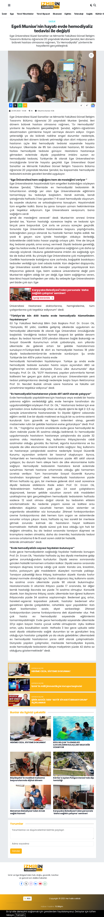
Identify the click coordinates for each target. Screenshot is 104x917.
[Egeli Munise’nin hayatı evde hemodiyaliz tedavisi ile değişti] (52, 76)
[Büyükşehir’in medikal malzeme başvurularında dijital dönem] (30, 763)
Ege (12, 14)
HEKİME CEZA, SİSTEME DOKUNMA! (28, 742)
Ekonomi (57, 14)
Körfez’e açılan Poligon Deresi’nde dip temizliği (73, 779)
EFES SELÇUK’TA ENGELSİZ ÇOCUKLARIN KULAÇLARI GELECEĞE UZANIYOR (71, 745)
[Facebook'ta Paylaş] (11, 105)
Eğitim (68, 14)
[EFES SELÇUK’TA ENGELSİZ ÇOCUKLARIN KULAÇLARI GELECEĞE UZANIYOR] (73, 728)
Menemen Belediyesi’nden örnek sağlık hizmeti (27, 812)
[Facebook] (21, 884)
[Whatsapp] (45, 884)
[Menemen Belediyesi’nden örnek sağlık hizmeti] (30, 796)
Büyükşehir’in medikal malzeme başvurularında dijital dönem (27, 779)
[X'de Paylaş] (15, 105)
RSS (28, 898)
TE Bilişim (59, 906)
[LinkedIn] (35, 884)
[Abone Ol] (93, 105)
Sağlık (89, 14)
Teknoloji (78, 14)
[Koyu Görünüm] (91, 5)
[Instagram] (31, 884)
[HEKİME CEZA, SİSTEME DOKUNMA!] (30, 728)
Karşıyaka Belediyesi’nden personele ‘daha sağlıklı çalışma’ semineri (73, 812)
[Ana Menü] (9, 5)
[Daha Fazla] (25, 105)
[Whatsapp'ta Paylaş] (20, 105)
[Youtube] (40, 884)
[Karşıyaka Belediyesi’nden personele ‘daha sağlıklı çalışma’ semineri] (73, 796)
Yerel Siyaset (43, 14)
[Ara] (94, 5)
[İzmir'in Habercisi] (50, 5)
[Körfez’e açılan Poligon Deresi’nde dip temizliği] (73, 763)
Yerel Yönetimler (25, 14)
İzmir (4, 14)
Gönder (16, 851)
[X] (26, 884)
